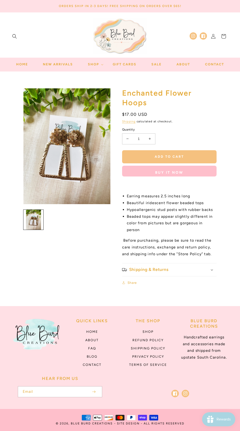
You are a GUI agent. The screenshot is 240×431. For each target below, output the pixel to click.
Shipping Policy (148, 348)
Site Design (128, 423)
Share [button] (132, 283)
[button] (14, 36)
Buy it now (169, 172)
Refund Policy (148, 340)
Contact (92, 365)
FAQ (92, 348)
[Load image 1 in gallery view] (33, 220)
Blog (92, 357)
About (92, 340)
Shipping (129, 121)
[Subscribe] (94, 391)
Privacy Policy (148, 357)
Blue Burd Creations (92, 423)
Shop (148, 332)
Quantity (128, 129)
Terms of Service (148, 365)
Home (92, 332)
